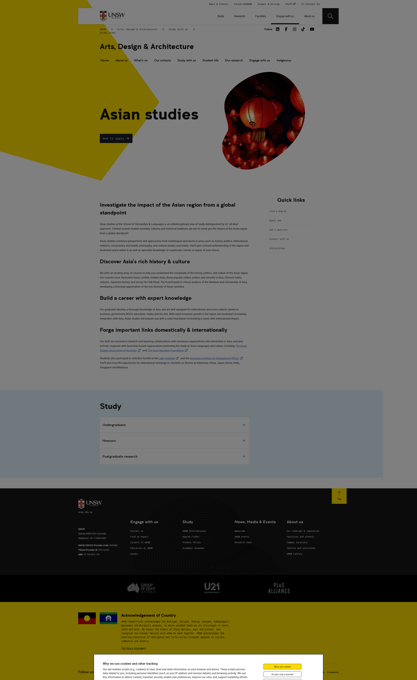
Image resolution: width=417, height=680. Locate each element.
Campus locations (297, 542)
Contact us (136, 530)
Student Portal (191, 542)
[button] (116, 138)
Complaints (333, 672)
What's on (141, 60)
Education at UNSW (141, 548)
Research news (243, 542)
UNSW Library (294, 553)
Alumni (134, 553)
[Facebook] (286, 29)
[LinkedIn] (277, 29)
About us (121, 60)
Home (105, 60)
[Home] (112, 16)
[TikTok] (303, 29)
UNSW (103, 29)
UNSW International (194, 530)
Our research (234, 60)
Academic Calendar (193, 548)
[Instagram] (294, 29)
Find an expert (139, 536)
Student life (210, 60)
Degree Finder (190, 536)
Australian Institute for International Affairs (217, 358)
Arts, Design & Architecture (137, 29)
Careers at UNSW (140, 542)
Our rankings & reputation (303, 530)
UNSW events (242, 536)
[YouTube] (311, 29)
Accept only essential (282, 674)
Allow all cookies (282, 666)
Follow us (86, 672)
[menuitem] (220, 16)
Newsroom (240, 530)
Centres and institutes (301, 548)
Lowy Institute (169, 358)
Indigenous (284, 60)
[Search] (330, 16)
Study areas (108, 32)
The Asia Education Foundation (168, 350)
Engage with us (259, 60)
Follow (268, 29)
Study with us (178, 29)
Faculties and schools (300, 536)
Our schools (162, 60)
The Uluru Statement (133, 648)
